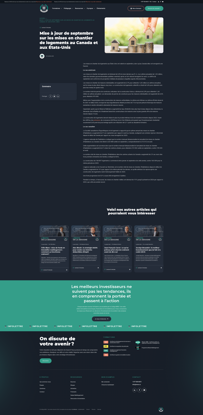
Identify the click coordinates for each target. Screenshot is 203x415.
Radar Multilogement (77, 395)
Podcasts (73, 392)
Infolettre (73, 388)
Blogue (73, 385)
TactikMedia (74, 409)
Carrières (42, 388)
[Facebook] (50, 96)
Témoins (93, 409)
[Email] (54, 96)
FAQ (150, 1)
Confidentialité (81, 409)
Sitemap (99, 409)
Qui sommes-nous (45, 382)
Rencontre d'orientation (78, 398)
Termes (88, 409)
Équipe (42, 385)
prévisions (97, 120)
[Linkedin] (58, 96)
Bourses (73, 382)
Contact (154, 1)
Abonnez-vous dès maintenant (53, 1)
